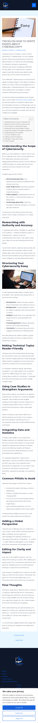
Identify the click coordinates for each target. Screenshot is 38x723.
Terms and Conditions (9, 681)
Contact (4, 676)
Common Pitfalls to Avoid (12, 134)
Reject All (19, 719)
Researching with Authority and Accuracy (17, 124)
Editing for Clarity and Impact (14, 139)
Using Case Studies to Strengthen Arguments (18, 130)
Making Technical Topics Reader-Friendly (17, 128)
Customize (19, 713)
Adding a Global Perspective (13, 137)
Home (4, 671)
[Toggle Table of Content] (29, 119)
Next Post (19, 640)
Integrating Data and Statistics (14, 132)
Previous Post (19, 635)
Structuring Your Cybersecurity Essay (16, 126)
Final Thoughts (9, 141)
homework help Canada (24, 100)
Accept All (19, 708)
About (4, 674)
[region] (19, 705)
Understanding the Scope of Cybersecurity (17, 122)
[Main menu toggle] (34, 5)
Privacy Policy (7, 679)
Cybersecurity (20, 50)
